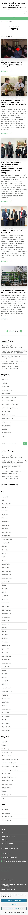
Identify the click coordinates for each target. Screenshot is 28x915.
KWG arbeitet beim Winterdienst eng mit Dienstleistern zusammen (13, 291)
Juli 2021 (4, 670)
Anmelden (5, 809)
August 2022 (5, 624)
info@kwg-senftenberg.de (10, 857)
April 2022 (5, 638)
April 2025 (5, 514)
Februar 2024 (6, 564)
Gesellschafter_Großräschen (10, 397)
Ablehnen (14, 904)
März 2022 (5, 642)
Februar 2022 (6, 645)
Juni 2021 (4, 674)
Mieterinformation (7, 418)
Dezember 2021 (6, 652)
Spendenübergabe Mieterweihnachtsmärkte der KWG (12, 346)
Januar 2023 (5, 606)
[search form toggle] (25, 12)
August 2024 (5, 543)
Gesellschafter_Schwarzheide (10, 404)
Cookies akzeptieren (14, 900)
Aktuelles (3, 98)
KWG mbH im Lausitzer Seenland (14, 4)
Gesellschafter (6, 394)
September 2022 (7, 621)
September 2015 (7, 709)
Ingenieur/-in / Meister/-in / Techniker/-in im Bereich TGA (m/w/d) (13, 885)
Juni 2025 (4, 507)
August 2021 (5, 667)
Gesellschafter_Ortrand (8, 401)
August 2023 (5, 582)
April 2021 (5, 681)
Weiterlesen (4, 71)
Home (4, 829)
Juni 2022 (4, 631)
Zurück (11, 331)
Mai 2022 (4, 635)
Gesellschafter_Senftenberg (10, 408)
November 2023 (6, 574)
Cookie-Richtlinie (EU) (8, 843)
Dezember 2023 (6, 571)
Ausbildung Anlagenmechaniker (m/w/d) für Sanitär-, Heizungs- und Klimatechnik (14, 352)
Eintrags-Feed (6, 813)
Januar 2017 (5, 702)
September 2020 (7, 691)
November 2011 (6, 727)
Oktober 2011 (6, 730)
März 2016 (5, 705)
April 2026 (5, 497)
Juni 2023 (4, 589)
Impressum (22, 912)
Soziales (17, 160)
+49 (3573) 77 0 (7, 853)
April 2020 (5, 695)
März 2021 (5, 684)
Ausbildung (5, 386)
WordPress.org (6, 820)
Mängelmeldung (5, 871)
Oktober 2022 (6, 617)
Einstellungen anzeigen (14, 908)
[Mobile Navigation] (14, 18)
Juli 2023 (4, 585)
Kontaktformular (5, 867)
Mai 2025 (4, 511)
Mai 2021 (4, 677)
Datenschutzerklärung (15, 912)
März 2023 (5, 599)
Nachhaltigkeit (6, 425)
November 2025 (6, 504)
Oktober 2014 (6, 716)
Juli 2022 (4, 628)
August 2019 (5, 698)
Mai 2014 (4, 720)
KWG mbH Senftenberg (8, 415)
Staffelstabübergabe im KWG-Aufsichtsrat (12, 231)
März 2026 (5, 500)
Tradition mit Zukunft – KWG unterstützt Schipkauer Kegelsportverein (13, 362)
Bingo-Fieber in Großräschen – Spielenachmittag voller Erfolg (10, 367)
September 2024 (7, 539)
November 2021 (6, 656)
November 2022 (6, 613)
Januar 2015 (5, 713)
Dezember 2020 (6, 688)
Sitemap (4, 840)
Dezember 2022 (6, 610)
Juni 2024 (4, 550)
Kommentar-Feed (7, 816)
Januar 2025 (5, 525)
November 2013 (6, 723)
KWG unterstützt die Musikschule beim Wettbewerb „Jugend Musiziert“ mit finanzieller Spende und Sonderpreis (13, 103)
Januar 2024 (5, 567)
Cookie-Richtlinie (6, 912)
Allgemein (11, 98)
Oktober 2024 (6, 536)
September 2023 (7, 578)
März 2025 (5, 518)
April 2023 (5, 596)
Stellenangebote (6, 432)
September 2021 (7, 663)
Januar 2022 (5, 649)
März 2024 (5, 560)
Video (2, 60)
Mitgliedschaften (20, 98)
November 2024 (6, 532)
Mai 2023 (4, 592)
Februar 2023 (6, 603)
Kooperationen (6, 411)
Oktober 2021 (6, 659)
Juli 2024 (4, 546)
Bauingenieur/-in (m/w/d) (8, 889)
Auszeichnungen (7, 390)
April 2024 (5, 557)
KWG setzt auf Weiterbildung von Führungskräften (11, 357)
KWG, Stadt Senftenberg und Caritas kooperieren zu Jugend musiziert (12, 65)
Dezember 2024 (6, 528)
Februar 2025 (6, 521)
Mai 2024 (4, 553)
